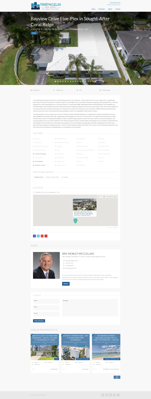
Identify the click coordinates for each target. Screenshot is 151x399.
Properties (101, 9)
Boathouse (81, 139)
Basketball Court (62, 139)
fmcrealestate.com (70, 268)
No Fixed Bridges (105, 154)
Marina (80, 154)
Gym (58, 150)
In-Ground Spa (104, 150)
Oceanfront (60, 157)
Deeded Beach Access (63, 142)
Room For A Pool (40, 165)
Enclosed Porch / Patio (41, 146)
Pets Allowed (39, 161)
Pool (79, 161)
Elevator (102, 142)
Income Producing (40, 154)
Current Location (112, 196)
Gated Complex (104, 146)
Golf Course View (40, 150)
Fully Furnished (82, 146)
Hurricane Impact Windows (86, 150)
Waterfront (81, 165)
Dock (79, 142)
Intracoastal (60, 154)
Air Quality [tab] (65, 177)
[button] (75, 221)
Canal (102, 139)
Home (93, 9)
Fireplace (59, 146)
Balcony (37, 139)
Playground (60, 161)
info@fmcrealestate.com (113, 4)
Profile (65, 284)
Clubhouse (38, 142)
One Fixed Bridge (83, 157)
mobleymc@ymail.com (71, 260)
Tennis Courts (61, 165)
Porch (102, 161)
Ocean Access (39, 157)
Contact (117, 9)
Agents (110, 9)
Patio (101, 157)
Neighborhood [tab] (38, 177)
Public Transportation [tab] (52, 177)
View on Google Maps (113, 227)
